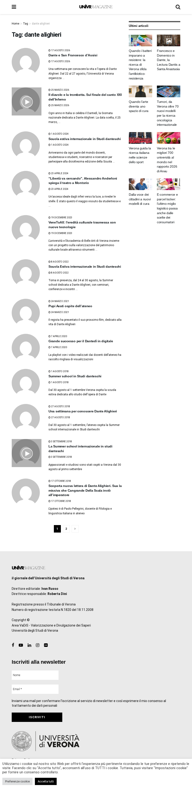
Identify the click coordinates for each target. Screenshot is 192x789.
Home (15, 23)
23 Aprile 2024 (59, 173)
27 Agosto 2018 (60, 406)
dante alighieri (41, 23)
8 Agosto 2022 (60, 261)
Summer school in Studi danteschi (74, 376)
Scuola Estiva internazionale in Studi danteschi (84, 266)
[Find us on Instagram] (37, 645)
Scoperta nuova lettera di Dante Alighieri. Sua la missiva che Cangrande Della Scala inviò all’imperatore (85, 490)
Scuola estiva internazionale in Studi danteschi (84, 139)
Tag (25, 23)
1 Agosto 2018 (60, 371)
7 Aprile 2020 (59, 336)
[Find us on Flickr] (46, 645)
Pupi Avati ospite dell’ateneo (70, 306)
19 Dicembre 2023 (61, 217)
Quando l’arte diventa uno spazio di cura (138, 106)
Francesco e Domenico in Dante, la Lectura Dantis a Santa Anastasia (168, 60)
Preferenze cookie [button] (17, 781)
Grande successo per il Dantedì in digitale (80, 341)
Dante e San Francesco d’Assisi (72, 55)
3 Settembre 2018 (61, 441)
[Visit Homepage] (96, 7)
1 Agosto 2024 (60, 134)
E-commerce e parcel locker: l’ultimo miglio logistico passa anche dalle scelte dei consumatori (167, 208)
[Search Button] (178, 7)
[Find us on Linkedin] (29, 645)
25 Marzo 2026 (60, 90)
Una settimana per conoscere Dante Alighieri (82, 411)
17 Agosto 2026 (60, 50)
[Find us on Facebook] (13, 645)
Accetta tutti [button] (46, 781)
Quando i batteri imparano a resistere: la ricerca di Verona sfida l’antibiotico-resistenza (140, 64)
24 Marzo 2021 (60, 301)
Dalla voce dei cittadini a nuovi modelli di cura (140, 199)
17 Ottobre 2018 (61, 481)
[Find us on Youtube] (21, 645)
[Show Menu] (14, 7)
